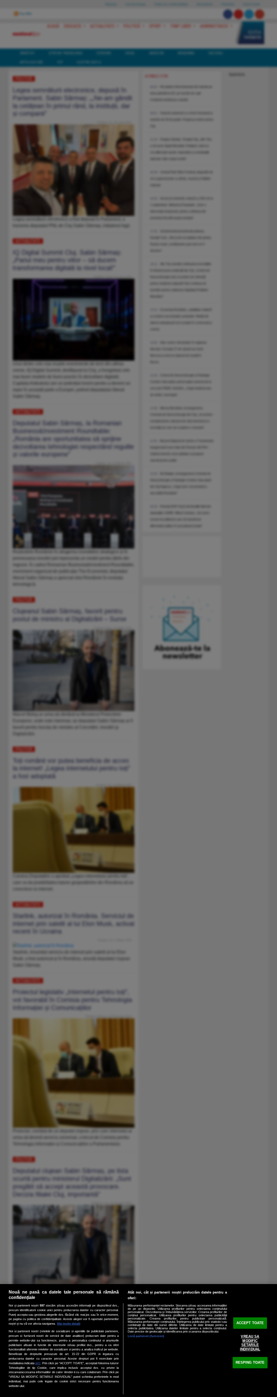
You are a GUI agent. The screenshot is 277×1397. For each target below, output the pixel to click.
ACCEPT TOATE (250, 1323)
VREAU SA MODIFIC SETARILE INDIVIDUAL (250, 1342)
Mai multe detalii (68, 1323)
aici (37, 1363)
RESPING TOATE (250, 1362)
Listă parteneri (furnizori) (146, 1336)
